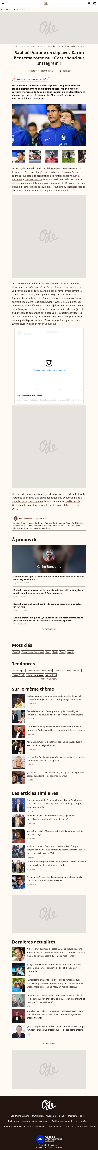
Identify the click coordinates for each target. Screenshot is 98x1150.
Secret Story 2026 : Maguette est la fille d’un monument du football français (55, 833)
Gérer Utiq (69, 1126)
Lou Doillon (59, 670)
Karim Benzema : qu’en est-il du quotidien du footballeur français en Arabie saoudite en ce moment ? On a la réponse (56, 728)
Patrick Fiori (47, 670)
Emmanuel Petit (74, 670)
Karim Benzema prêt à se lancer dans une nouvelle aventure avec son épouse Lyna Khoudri (56, 743)
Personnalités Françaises (32, 652)
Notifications (55, 1126)
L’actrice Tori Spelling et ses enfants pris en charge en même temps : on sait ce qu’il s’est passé (56, 759)
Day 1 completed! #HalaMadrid (29, 396)
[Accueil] (46, 3)
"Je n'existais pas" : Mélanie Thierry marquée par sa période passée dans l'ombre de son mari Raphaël (55, 774)
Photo (62, 652)
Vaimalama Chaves (35, 675)
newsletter (94, 3)
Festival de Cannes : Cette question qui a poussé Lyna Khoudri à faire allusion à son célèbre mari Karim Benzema (55, 713)
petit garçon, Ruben (59, 505)
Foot (55, 652)
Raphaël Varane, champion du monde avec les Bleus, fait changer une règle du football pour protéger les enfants (54, 698)
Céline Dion (51, 675)
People (16, 652)
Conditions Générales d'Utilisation (27, 1115)
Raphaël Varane (33, 179)
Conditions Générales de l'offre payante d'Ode (24, 1126)
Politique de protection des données (69, 1121)
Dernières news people (27, 46)
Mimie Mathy (33, 670)
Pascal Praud (18, 675)
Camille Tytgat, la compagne (27, 501)
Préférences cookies (86, 1126)
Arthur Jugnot (19, 670)
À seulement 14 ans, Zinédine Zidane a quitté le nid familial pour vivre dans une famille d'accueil (55, 879)
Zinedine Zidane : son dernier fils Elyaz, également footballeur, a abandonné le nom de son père (51, 817)
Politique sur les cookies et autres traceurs (28, 1121)
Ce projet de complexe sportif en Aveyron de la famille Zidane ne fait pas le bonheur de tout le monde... (56, 863)
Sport (48, 652)
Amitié (70, 652)
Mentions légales (76, 1115)
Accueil (14, 46)
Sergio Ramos (54, 287)
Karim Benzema (43, 46)
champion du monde (49, 183)
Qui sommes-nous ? (55, 1115)
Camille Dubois (28, 518)
